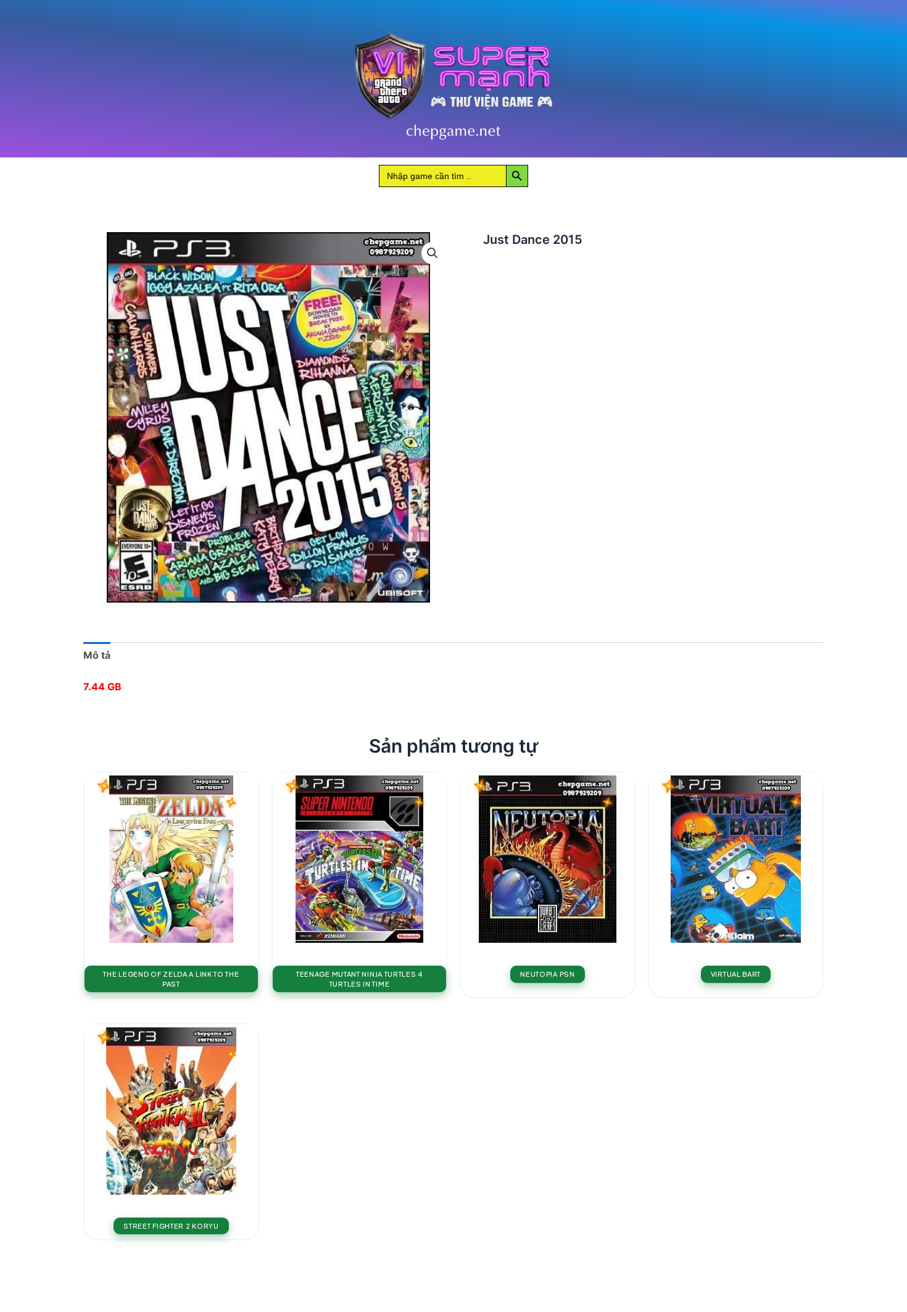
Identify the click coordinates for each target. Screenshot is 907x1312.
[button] (432, 253)
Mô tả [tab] (96, 655)
